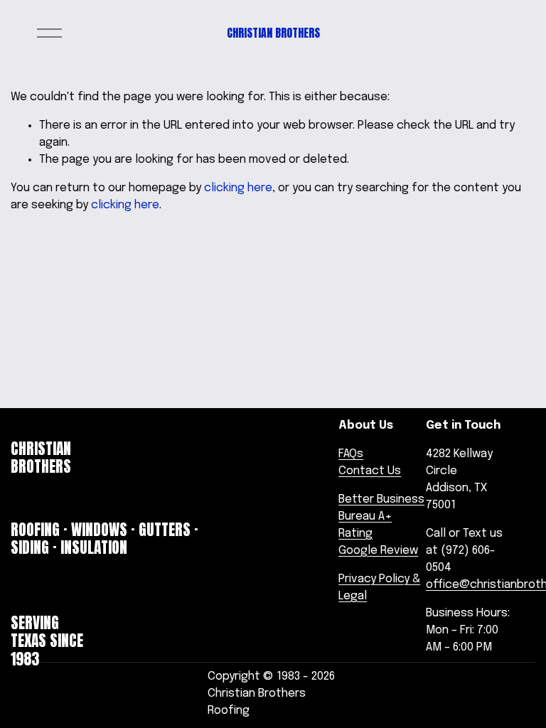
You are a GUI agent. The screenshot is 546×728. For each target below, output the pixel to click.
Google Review (378, 551)
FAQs (350, 454)
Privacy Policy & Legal (379, 587)
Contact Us (369, 471)
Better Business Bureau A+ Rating (381, 516)
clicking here (238, 188)
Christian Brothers (273, 32)
